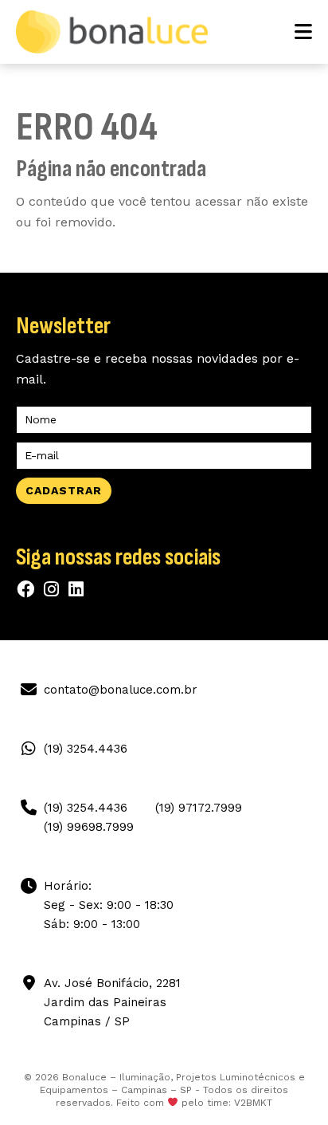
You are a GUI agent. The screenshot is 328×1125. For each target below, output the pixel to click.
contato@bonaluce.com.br (120, 689)
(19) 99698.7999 (89, 827)
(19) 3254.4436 (85, 748)
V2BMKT (253, 1102)
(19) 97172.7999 (198, 807)
